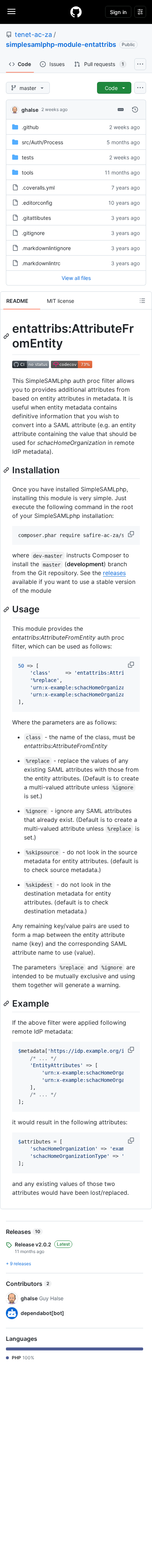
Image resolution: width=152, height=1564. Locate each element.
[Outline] (142, 301)
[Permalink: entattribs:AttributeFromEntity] (7, 336)
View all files (76, 278)
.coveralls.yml (38, 187)
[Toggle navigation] (11, 11)
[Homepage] (76, 12)
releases (114, 573)
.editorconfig (37, 203)
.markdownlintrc (41, 263)
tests (28, 157)
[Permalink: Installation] (7, 470)
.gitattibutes (36, 218)
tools (27, 172)
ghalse (29, 110)
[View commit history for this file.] (135, 109)
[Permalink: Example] (7, 1003)
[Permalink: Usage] (7, 609)
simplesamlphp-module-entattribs (61, 44)
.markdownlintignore (46, 248)
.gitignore (33, 233)
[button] (132, 534)
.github (30, 127)
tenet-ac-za (33, 34)
